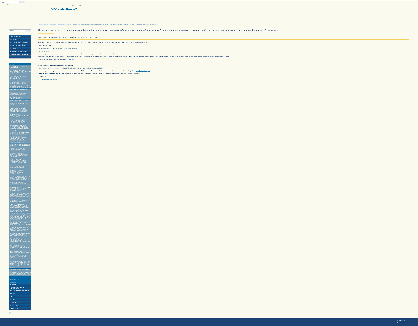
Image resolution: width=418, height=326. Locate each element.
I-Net (407, 322)
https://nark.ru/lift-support (143, 71)
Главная (40, 24)
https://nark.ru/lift (69, 59)
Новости (69, 24)
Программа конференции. (49, 79)
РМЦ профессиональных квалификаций (55, 24)
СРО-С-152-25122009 (64, 8)
